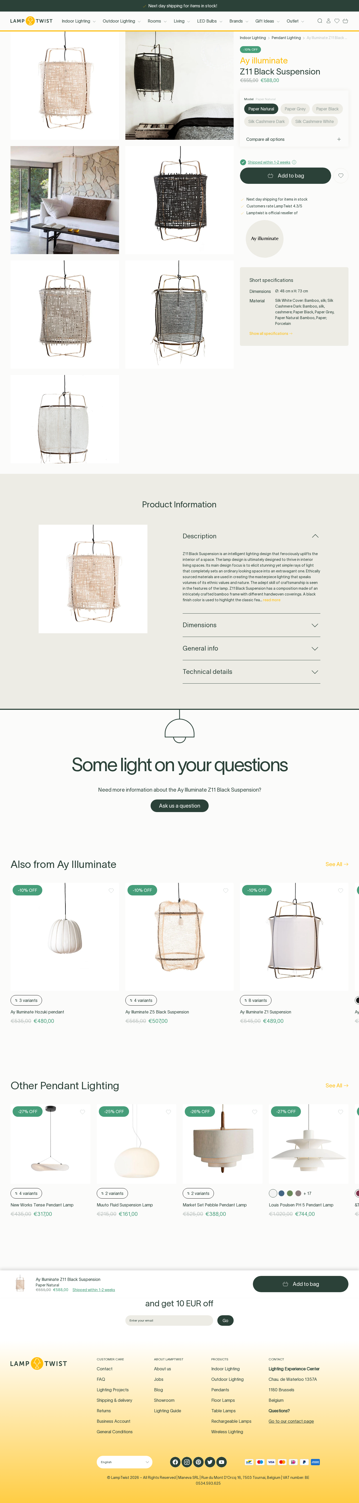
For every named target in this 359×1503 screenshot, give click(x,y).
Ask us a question (179, 806)
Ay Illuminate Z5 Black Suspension (157, 1012)
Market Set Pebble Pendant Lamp (215, 1205)
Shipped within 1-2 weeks (94, 1290)
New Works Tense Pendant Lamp (42, 1205)
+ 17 (307, 1193)
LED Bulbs (207, 21)
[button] (65, 85)
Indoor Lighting (76, 21)
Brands (236, 21)
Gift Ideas (264, 21)
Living (179, 21)
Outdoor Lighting (119, 21)
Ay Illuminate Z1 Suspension (265, 1012)
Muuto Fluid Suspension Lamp (125, 1205)
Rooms (154, 21)
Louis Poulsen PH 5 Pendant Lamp (301, 1205)
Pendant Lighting (286, 38)
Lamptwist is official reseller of (272, 213)
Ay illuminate (264, 60)
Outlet (293, 21)
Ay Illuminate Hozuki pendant (37, 1012)
